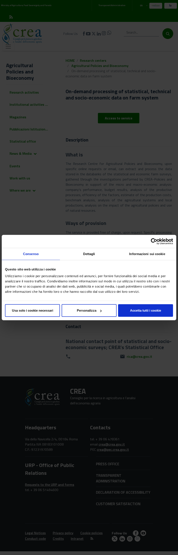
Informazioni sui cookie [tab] (147, 254)
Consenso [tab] (31, 254)
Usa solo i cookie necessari (32, 310)
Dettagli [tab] (89, 254)
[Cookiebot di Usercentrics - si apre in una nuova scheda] (154, 241)
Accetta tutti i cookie (145, 310)
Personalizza (86, 310)
